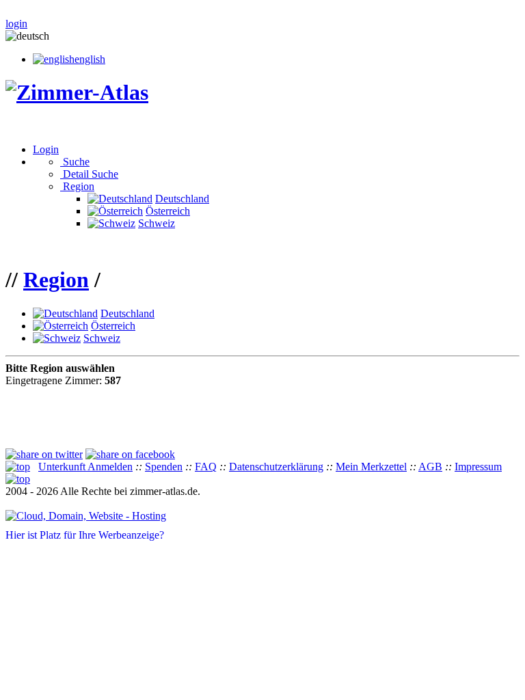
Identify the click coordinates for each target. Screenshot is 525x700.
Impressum (478, 466)
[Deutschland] (120, 198)
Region (77, 186)
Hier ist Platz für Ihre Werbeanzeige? (84, 535)
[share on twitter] (44, 454)
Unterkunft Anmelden (85, 466)
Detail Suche (89, 174)
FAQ (206, 466)
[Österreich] (115, 211)
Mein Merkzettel (371, 466)
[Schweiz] (111, 223)
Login (46, 149)
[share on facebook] (130, 454)
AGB (430, 466)
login (16, 23)
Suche (75, 161)
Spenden (164, 466)
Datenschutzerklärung (276, 466)
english (90, 59)
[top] (17, 466)
